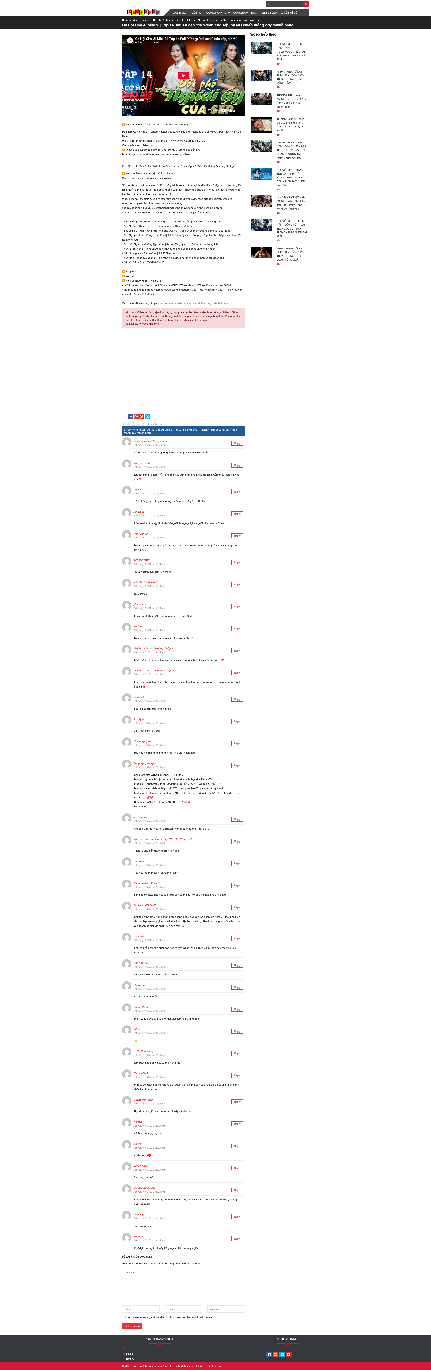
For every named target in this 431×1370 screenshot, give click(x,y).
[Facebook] (269, 1354)
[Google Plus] (275, 1354)
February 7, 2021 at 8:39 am (149, 444)
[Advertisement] (183, 371)
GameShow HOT (217, 12)
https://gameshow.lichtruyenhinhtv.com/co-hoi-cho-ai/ (196, 303)
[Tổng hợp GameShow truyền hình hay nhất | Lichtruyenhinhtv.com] (143, 11)
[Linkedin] (282, 1354)
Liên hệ (196, 12)
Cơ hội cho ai (139, 20)
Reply (237, 443)
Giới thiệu (179, 12)
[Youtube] (289, 1354)
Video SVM (269, 12)
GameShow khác (245, 12)
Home (125, 20)
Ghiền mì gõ (289, 12)
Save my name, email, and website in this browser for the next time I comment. (170, 1317)
